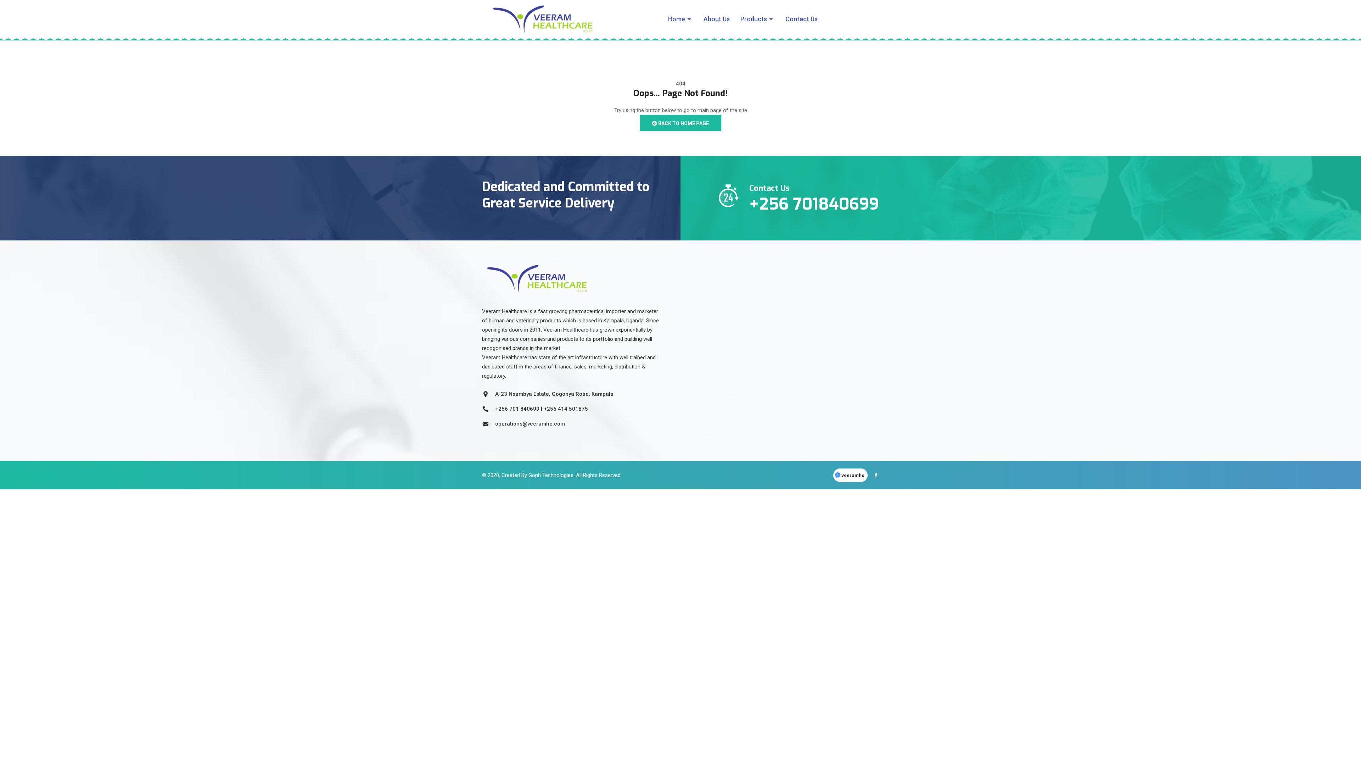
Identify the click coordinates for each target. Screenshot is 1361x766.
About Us (717, 19)
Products (753, 19)
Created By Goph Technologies (537, 475)
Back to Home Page (683, 123)
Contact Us (801, 19)
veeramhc (852, 475)
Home (676, 19)
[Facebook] (873, 475)
